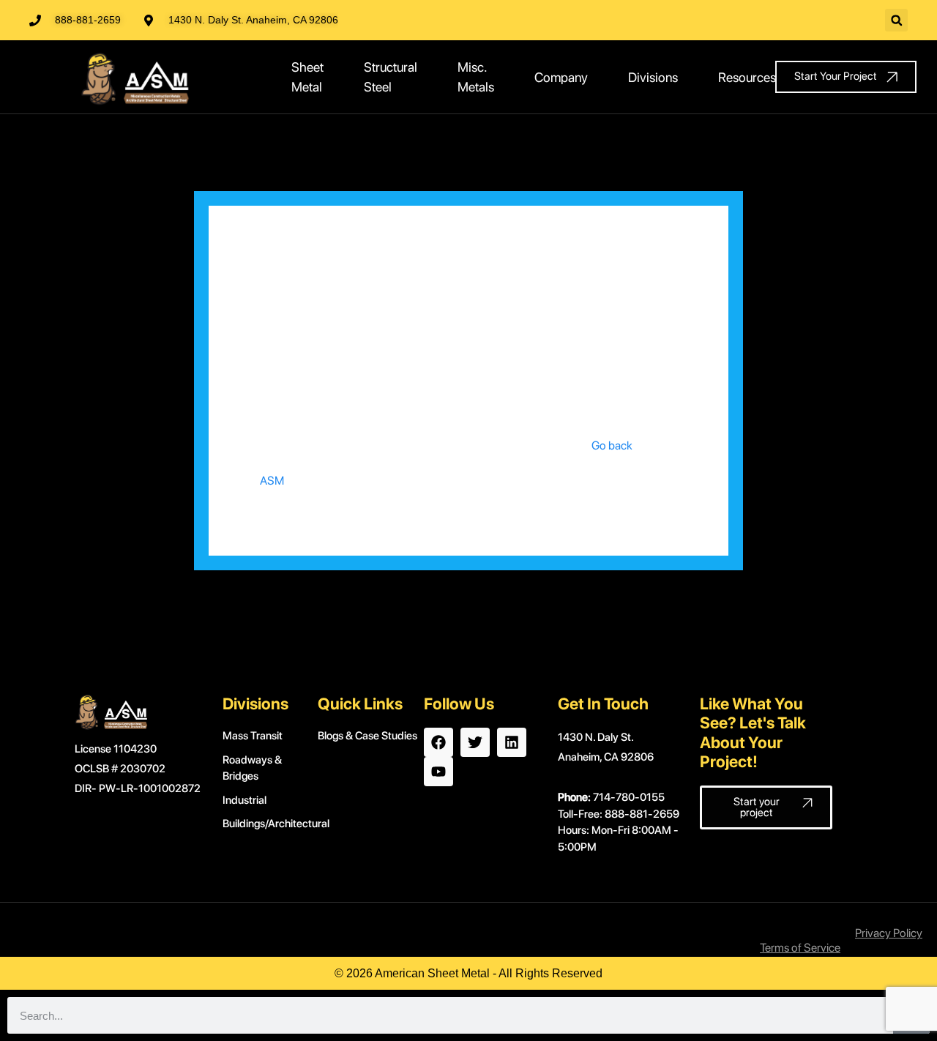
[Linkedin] (511, 742)
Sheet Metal (307, 76)
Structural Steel (390, 76)
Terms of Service (800, 948)
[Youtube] (438, 771)
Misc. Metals (476, 76)
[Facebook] (438, 742)
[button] (896, 20)
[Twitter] (475, 742)
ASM (272, 481)
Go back (611, 445)
